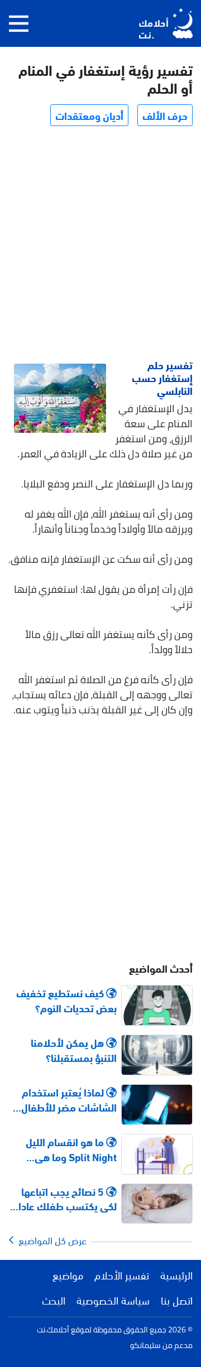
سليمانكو (145, 1345)
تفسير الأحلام (121, 1274)
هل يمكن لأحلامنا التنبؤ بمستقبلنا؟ (74, 1050)
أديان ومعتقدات (89, 115)
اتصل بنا (177, 1299)
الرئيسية (176, 1274)
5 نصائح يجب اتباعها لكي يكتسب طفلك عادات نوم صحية (63, 1199)
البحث (53, 1299)
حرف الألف (165, 115)
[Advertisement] (100, 244)
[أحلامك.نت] (166, 23)
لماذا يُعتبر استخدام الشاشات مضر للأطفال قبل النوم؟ (69, 1099)
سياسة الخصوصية (113, 1299)
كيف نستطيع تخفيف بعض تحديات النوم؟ (66, 1000)
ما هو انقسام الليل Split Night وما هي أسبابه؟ (71, 1149)
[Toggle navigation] (18, 23)
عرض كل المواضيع (50, 1240)
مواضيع (67, 1274)
